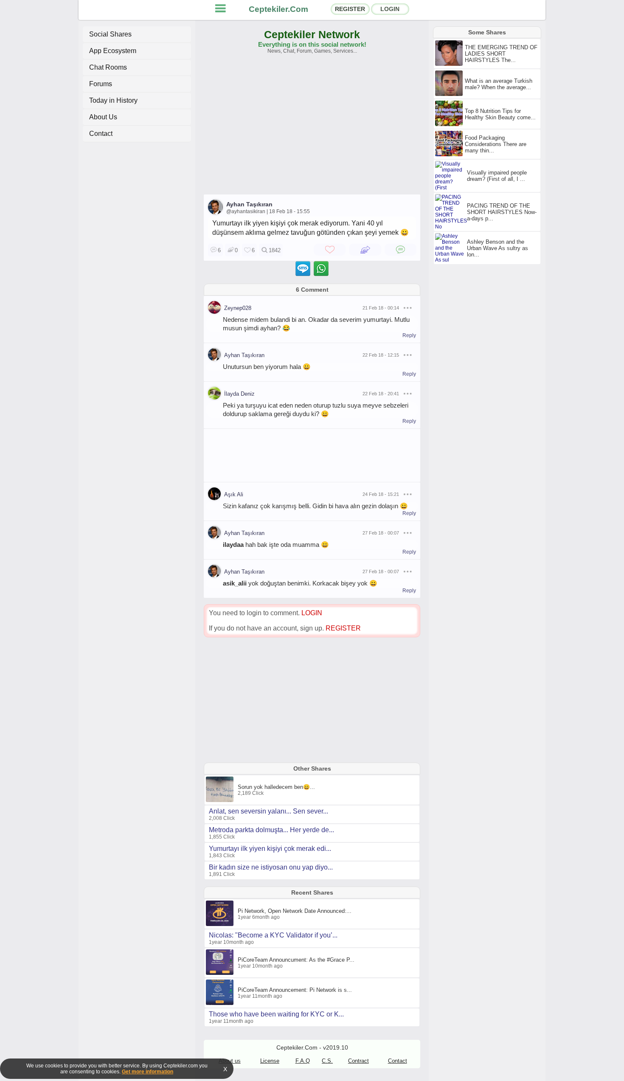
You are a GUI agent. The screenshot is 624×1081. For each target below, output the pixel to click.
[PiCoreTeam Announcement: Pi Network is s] (221, 1003)
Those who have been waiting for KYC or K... (276, 1014)
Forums (100, 83)
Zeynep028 (237, 308)
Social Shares (110, 34)
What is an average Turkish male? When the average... (498, 84)
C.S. (327, 1061)
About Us (103, 117)
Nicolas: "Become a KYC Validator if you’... (273, 935)
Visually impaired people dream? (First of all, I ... (497, 175)
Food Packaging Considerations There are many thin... (495, 144)
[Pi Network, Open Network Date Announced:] (221, 924)
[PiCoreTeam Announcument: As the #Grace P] (221, 973)
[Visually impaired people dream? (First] (451, 188)
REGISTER (350, 9)
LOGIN (389, 9)
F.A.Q (302, 1061)
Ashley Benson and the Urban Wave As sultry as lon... (497, 248)
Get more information (147, 1072)
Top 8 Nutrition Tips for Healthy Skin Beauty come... (500, 114)
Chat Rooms (108, 67)
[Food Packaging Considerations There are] (450, 155)
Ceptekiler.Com (278, 9)
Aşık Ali (233, 494)
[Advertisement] (312, 128)
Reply (409, 335)
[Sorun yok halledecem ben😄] (221, 800)
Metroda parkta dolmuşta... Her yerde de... (271, 829)
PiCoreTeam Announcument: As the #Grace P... (296, 960)
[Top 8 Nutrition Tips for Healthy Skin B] (450, 124)
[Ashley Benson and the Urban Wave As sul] (451, 260)
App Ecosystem (112, 50)
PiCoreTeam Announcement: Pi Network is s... (295, 990)
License (269, 1061)
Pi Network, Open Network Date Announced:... (294, 911)
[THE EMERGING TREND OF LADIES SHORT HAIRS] (450, 64)
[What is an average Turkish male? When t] (450, 94)
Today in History (113, 100)
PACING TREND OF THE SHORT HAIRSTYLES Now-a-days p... (502, 212)
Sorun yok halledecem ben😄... (276, 787)
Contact (100, 133)
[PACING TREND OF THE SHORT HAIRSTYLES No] (452, 227)
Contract (358, 1061)
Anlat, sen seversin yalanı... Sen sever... (268, 811)
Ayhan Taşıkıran (249, 204)
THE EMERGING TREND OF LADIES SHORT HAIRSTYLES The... (501, 53)
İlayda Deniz (239, 394)
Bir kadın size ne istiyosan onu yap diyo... (271, 867)
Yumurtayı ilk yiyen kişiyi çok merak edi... (270, 848)
